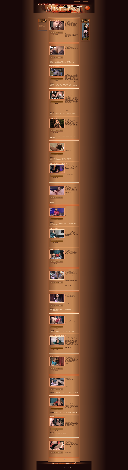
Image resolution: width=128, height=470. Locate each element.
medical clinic (52, 180)
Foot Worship (52, 137)
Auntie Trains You (53, 118)
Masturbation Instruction (55, 62)
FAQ (74, 14)
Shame (51, 136)
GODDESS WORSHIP (58, 201)
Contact (80, 14)
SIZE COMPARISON (61, 245)
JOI (65, 62)
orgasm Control (56, 113)
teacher (51, 84)
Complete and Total (42, 22)
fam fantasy (73, 136)
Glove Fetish (63, 136)
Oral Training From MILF (54, 20)
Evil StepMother (53, 89)
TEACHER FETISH (60, 223)
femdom (71, 434)
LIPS (61, 62)
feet (70, 62)
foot (68, 62)
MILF (69, 21)
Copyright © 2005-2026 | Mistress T (64, 465)
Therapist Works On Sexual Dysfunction (58, 335)
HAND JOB (55, 223)
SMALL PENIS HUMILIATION (54, 39)
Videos (53, 14)
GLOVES (59, 136)
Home (48, 14)
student (54, 84)
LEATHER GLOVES (66, 434)
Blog (64, 14)
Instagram (66, 467)
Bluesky (70, 467)
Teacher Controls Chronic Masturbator (58, 206)
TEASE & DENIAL (62, 114)
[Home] (64, 7)
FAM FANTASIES (52, 114)
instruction (75, 85)
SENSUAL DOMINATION (63, 433)
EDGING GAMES (73, 352)
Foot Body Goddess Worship (70, 187)
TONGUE (51, 61)
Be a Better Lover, (42, 26)
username (71, 1)
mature (57, 412)
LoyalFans (53, 16)
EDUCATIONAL (52, 202)
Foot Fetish (55, 136)
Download (53, 32)
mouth (68, 61)
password (80, 1)
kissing (63, 62)
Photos (59, 14)
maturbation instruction (54, 85)
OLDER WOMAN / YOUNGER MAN (72, 223)
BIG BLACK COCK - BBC (53, 245)
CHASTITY (57, 114)
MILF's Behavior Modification (55, 396)
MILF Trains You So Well (54, 141)
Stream (60, 32)
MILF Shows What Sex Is (54, 249)
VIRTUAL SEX (52, 201)
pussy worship (55, 158)
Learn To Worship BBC (54, 228)
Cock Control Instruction (55, 293)
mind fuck (71, 180)
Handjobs (74, 113)
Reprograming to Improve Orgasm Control (58, 163)
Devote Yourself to (42, 27)
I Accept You (52, 416)
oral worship (64, 39)
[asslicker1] (85, 31)
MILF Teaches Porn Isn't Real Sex (56, 314)
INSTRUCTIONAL (73, 201)
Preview (69, 14)
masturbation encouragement (65, 85)
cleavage (73, 62)
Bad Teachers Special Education (56, 66)
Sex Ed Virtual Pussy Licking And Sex (57, 185)
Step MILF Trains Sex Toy (54, 356)
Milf (70, 61)
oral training (70, 39)
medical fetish (58, 180)
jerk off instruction (54, 310)
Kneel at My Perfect (42, 25)
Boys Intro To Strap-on (54, 440)
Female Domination (72, 208)
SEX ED (60, 39)
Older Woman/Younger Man (61, 61)
